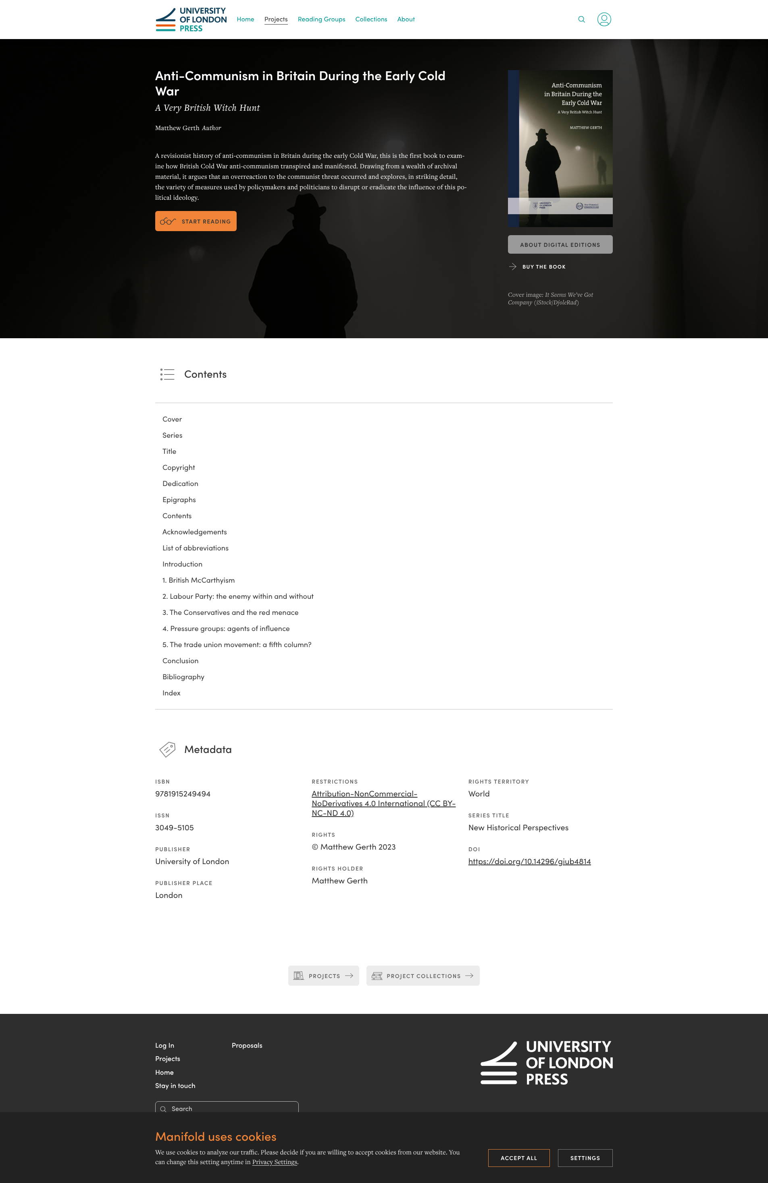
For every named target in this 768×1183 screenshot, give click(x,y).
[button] (164, 1045)
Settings (585, 1158)
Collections (371, 19)
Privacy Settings (274, 1162)
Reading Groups (321, 19)
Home (245, 19)
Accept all (519, 1158)
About (406, 19)
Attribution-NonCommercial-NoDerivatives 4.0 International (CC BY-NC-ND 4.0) (384, 803)
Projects (276, 19)
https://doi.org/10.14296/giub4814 (529, 861)
